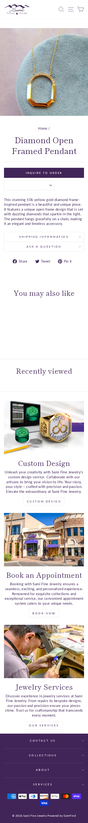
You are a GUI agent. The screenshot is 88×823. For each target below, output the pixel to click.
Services (43, 784)
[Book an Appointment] (44, 539)
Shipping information (44, 236)
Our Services (44, 725)
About (43, 770)
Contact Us (43, 740)
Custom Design (44, 501)
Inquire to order (44, 172)
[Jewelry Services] (44, 651)
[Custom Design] (44, 427)
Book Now (44, 613)
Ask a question (44, 246)
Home (42, 128)
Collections (43, 755)
